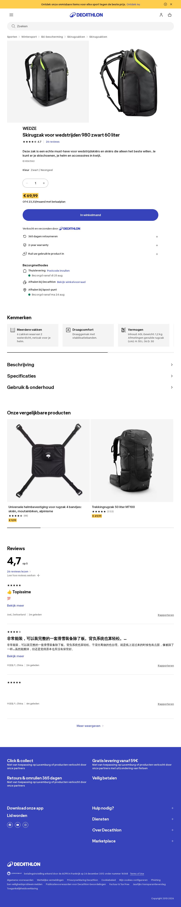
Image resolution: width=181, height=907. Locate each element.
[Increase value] (44, 183)
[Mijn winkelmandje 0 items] (169, 15)
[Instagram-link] (25, 825)
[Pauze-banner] (165, 4)
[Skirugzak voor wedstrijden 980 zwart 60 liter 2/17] (133, 82)
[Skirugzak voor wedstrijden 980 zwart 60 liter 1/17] (48, 82)
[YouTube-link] (18, 825)
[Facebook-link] (10, 825)
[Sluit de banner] (171, 4)
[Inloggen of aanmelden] (161, 15)
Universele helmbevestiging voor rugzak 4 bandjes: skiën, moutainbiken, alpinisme (45, 509)
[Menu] (11, 15)
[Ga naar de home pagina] (86, 14)
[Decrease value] (27, 183)
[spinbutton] (35, 183)
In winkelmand (90, 215)
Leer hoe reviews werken (21, 575)
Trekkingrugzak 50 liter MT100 (113, 507)
